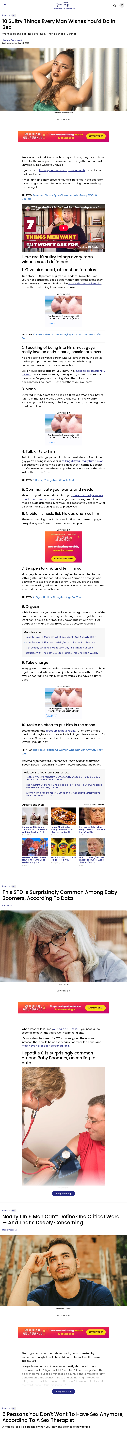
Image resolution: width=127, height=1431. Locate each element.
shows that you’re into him (84, 283)
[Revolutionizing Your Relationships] (63, 4)
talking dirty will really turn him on (82, 461)
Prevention (7, 905)
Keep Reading (63, 1193)
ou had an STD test (65, 1029)
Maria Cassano (9, 1230)
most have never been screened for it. (46, 1046)
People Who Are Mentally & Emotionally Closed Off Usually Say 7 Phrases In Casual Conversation (63, 778)
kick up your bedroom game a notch (62, 170)
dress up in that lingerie (60, 730)
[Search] (114, 5)
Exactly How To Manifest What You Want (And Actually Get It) (62, 637)
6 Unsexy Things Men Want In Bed (53, 480)
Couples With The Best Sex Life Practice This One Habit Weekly (62, 653)
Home (5, 15)
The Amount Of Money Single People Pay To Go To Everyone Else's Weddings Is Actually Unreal (64, 786)
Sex (13, 15)
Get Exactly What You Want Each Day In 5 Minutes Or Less (59, 647)
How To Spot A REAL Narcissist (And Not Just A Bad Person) (60, 642)
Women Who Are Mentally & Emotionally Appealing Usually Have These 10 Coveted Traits (63, 794)
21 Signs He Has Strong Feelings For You (57, 597)
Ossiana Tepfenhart (12, 40)
